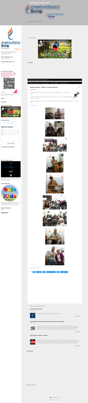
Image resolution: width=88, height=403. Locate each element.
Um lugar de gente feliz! (36, 309)
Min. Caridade (66, 8)
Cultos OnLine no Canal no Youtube (38, 335)
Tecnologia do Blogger (55, 397)
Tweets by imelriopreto (5, 58)
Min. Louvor (74, 8)
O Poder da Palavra (54, 82)
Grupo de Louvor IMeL (51, 272)
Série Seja (30, 82)
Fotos (44, 272)
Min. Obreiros (44, 8)
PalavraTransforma (44, 79)
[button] (79, 87)
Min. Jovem (58, 8)
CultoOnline (30, 79)
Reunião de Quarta (64, 272)
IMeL (58, 272)
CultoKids (37, 79)
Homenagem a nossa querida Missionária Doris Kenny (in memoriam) (47, 321)
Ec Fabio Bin (38, 272)
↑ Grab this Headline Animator (11, 123)
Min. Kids (52, 8)
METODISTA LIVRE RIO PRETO (40, 3)
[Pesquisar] (81, 3)
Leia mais (77, 316)
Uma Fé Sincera (63, 82)
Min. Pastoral (36, 8)
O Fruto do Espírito (45, 82)
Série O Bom (36, 82)
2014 (34, 272)
